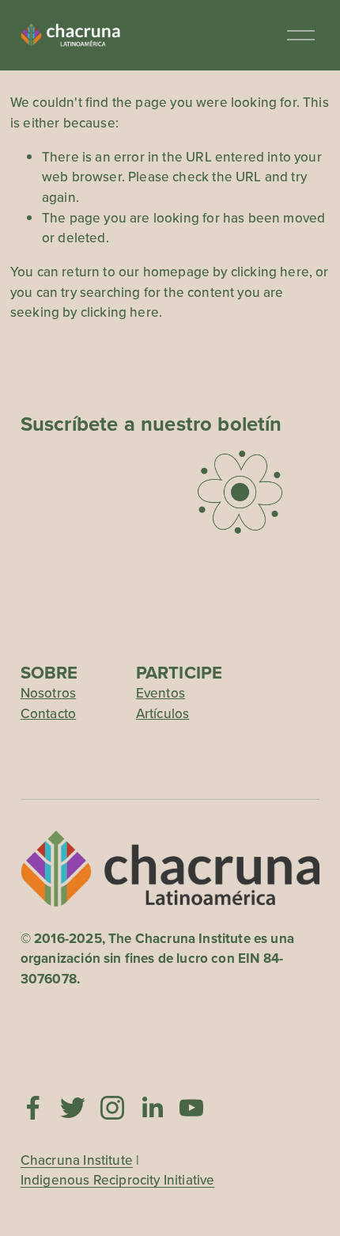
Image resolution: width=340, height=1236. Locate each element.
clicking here (270, 271)
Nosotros (48, 692)
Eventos (160, 692)
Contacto (48, 713)
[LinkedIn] (151, 1107)
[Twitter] (72, 1107)
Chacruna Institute (77, 1159)
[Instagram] (112, 1107)
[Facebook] (33, 1107)
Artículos (163, 713)
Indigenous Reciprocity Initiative (118, 1179)
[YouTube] (191, 1107)
